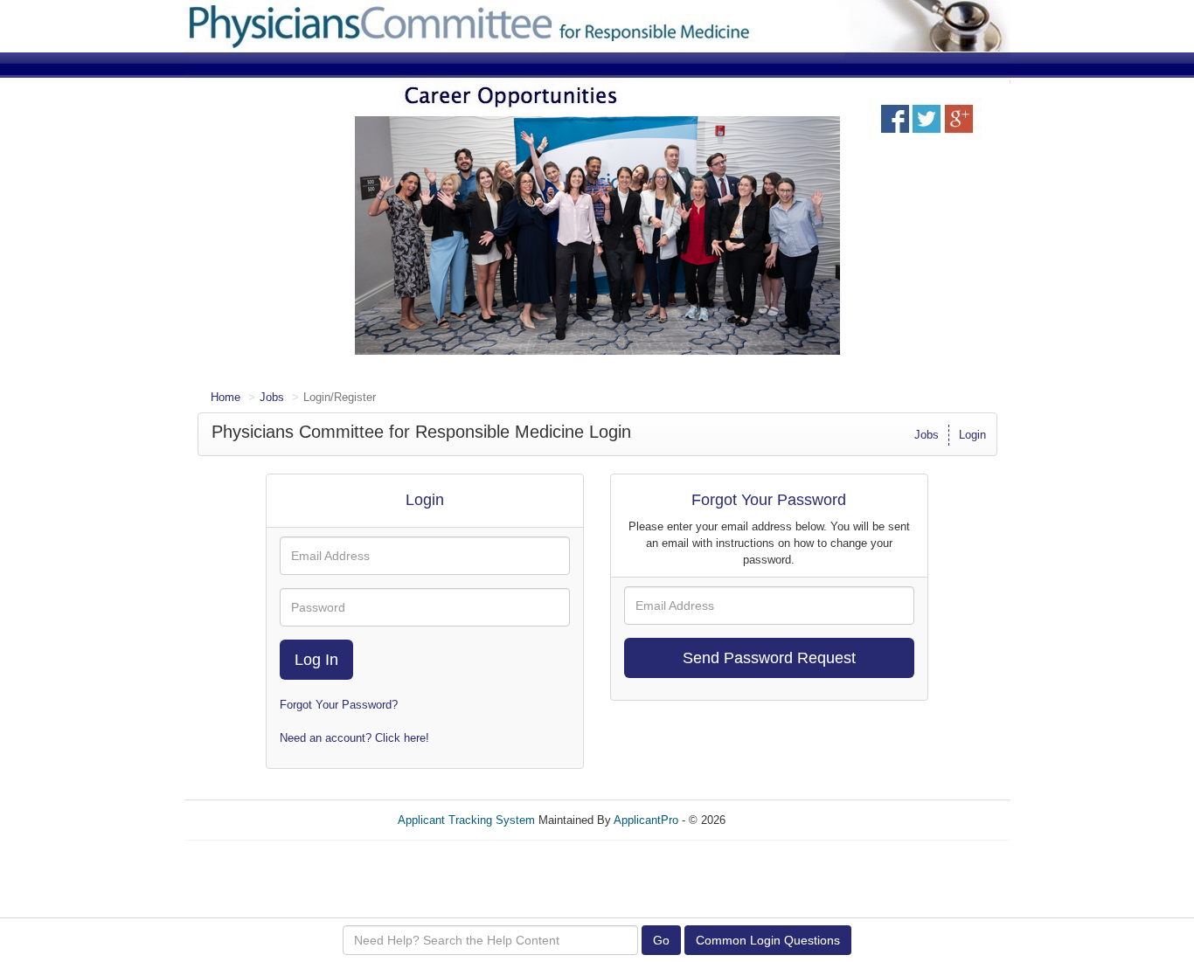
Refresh (776, 820)
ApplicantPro (646, 820)
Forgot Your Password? (339, 704)
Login (972, 434)
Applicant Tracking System (466, 820)
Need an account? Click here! (354, 737)
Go (661, 940)
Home (225, 397)
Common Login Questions (768, 940)
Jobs (272, 397)
